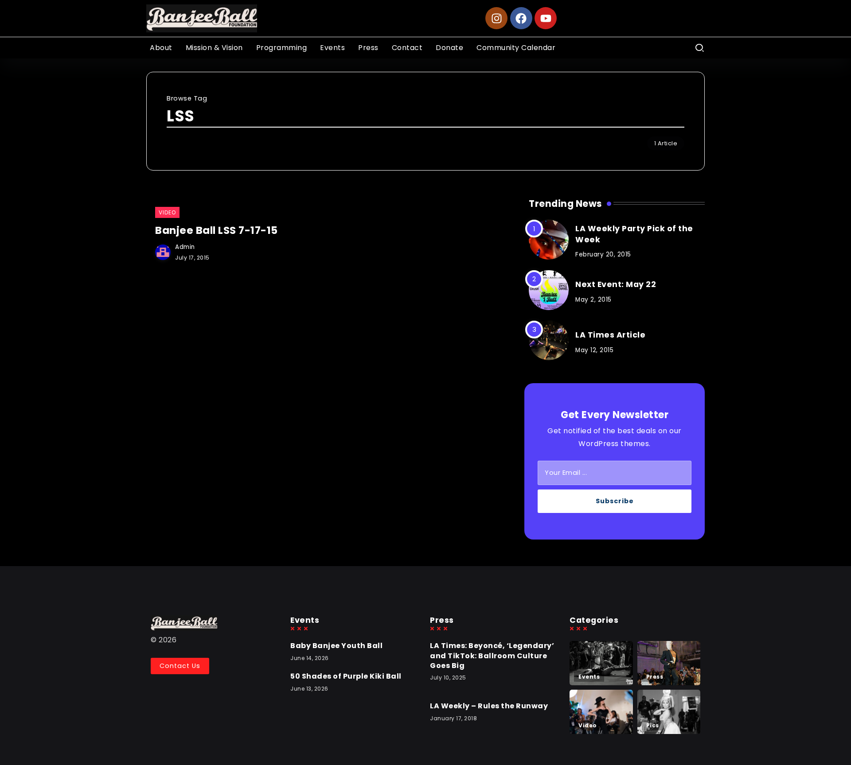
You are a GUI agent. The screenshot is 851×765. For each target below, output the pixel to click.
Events (589, 676)
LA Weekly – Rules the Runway (489, 706)
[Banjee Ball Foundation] (201, 18)
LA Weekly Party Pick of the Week (634, 234)
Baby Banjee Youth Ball (336, 646)
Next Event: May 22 (615, 284)
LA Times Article (610, 335)
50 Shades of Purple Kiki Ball (346, 676)
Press (655, 676)
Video (587, 725)
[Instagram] (496, 18)
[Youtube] (546, 18)
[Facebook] (521, 18)
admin (185, 247)
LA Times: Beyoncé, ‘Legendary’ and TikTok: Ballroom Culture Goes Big (492, 656)
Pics (652, 725)
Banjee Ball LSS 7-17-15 (216, 230)
